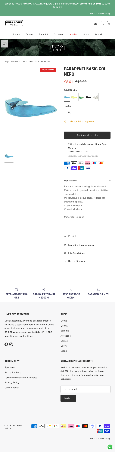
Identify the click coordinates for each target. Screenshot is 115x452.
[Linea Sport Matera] (14, 20)
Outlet (73, 31)
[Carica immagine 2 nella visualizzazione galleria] (31, 103)
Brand (98, 31)
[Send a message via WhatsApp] (110, 447)
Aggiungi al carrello (87, 132)
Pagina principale (12, 58)
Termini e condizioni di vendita (20, 374)
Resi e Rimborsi (13, 369)
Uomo (16, 31)
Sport (86, 31)
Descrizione (70, 177)
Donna (29, 31)
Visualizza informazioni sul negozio (83, 152)
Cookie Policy (11, 384)
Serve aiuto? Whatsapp (100, 10)
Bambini (43, 31)
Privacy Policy (11, 379)
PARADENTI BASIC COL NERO (36, 58)
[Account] (95, 20)
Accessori (59, 31)
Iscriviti (68, 395)
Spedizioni (10, 364)
